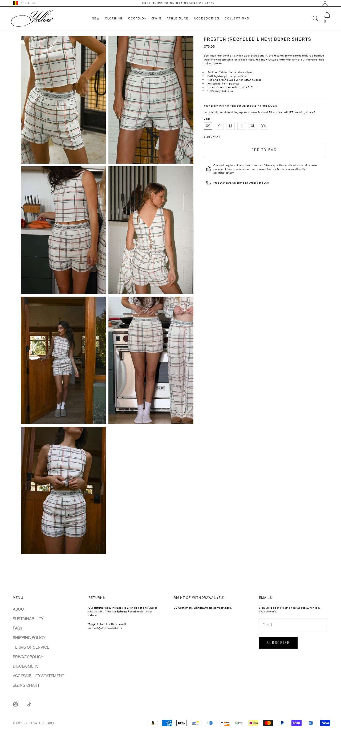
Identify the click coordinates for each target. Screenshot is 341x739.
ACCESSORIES (207, 18)
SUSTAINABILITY (28, 618)
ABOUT (19, 609)
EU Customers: (203, 607)
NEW (96, 18)
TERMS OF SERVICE (31, 647)
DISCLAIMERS (26, 666)
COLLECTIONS (237, 18)
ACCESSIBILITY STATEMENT (38, 675)
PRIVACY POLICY (28, 656)
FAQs (17, 628)
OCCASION (137, 18)
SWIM (156, 18)
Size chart (212, 136)
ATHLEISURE (178, 18)
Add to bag (264, 150)
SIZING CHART (26, 685)
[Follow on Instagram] (15, 704)
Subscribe (278, 642)
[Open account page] (325, 3)
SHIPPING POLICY (29, 637)
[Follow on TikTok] (29, 704)
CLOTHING (114, 18)
